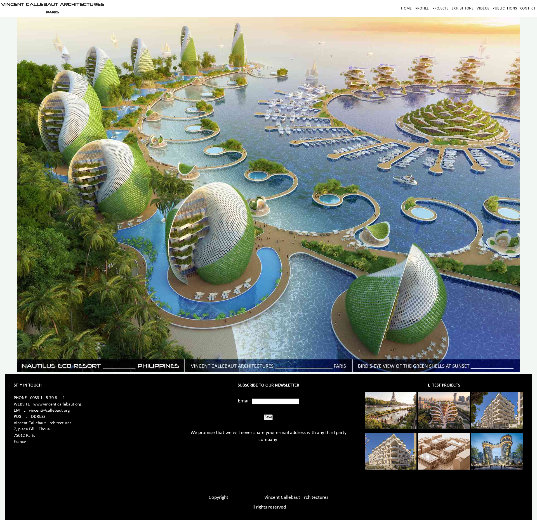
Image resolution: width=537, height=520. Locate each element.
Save (268, 417)
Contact (528, 8)
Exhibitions (462, 8)
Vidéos (483, 8)
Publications (505, 8)
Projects (440, 8)
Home (406, 8)
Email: (244, 401)
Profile (422, 8)
